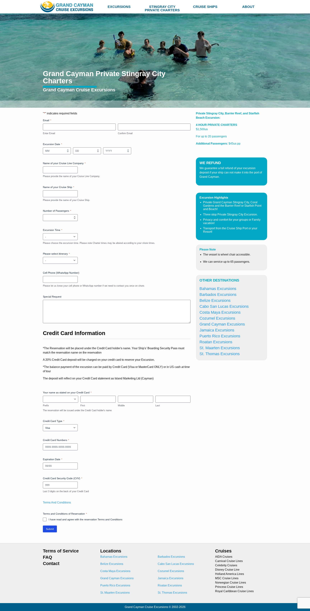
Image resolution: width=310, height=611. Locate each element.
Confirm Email (125, 133)
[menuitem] (119, 6)
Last (157, 405)
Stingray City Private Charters (162, 7)
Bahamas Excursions (217, 288)
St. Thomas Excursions (219, 354)
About (248, 7)
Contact (51, 563)
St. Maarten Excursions (219, 348)
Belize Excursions (215, 300)
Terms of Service (61, 551)
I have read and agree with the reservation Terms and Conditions (85, 519)
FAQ (47, 557)
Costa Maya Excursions (220, 312)
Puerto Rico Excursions (219, 336)
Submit (50, 529)
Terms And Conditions (57, 502)
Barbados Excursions (217, 294)
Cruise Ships (205, 7)
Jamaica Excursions (216, 330)
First (82, 405)
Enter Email (49, 133)
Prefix (46, 405)
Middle (121, 405)
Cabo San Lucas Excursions (224, 306)
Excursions (119, 7)
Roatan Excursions (215, 342)
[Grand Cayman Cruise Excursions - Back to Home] (67, 7)
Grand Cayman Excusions (222, 324)
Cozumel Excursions (217, 318)
